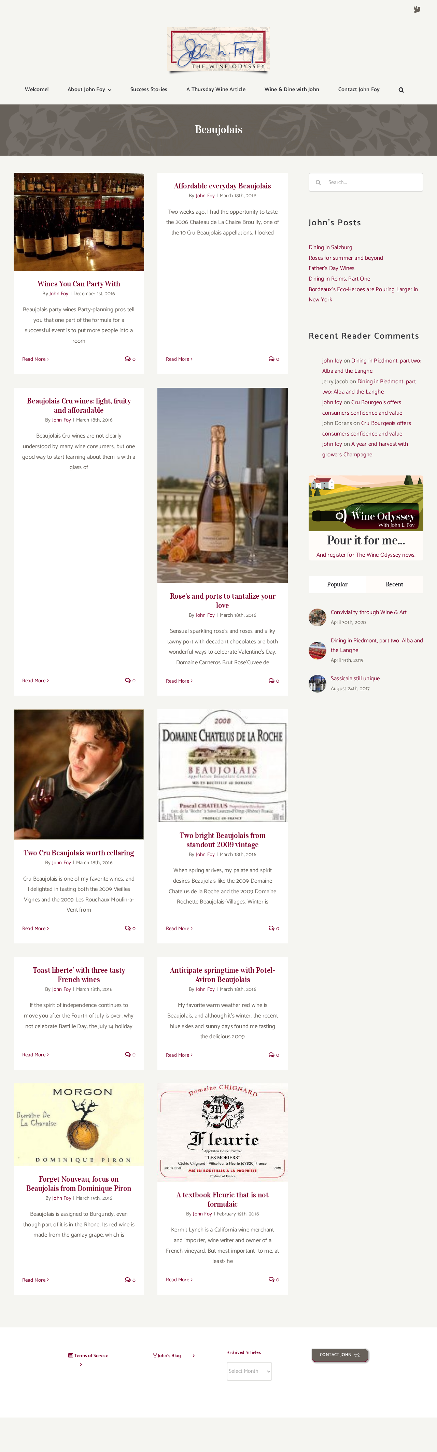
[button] (401, 90)
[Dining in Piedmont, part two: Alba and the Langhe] (317, 647)
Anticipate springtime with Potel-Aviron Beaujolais (222, 974)
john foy (332, 361)
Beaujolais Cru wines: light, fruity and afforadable (78, 405)
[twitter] (417, 9)
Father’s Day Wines (332, 268)
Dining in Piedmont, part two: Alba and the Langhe (377, 645)
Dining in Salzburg (331, 247)
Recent (395, 584)
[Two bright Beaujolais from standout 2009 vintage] (222, 765)
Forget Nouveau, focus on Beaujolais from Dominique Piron (79, 1115)
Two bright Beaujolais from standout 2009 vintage (223, 756)
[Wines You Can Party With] (79, 222)
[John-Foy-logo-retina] (218, 30)
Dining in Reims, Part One (339, 279)
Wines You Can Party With (79, 216)
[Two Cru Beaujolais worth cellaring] (79, 774)
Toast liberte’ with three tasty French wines (79, 974)
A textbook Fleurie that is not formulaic (223, 1127)
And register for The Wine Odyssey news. (366, 546)
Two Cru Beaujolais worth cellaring (79, 769)
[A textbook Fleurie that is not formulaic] (222, 1132)
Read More (33, 359)
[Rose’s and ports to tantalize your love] (222, 485)
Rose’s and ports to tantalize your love (223, 479)
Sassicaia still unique (355, 678)
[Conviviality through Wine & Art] (317, 613)
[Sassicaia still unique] (317, 680)
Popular (337, 584)
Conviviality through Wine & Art (369, 612)
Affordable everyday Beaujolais (222, 185)
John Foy (59, 293)
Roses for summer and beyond (346, 258)
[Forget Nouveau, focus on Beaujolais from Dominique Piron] (79, 1124)
